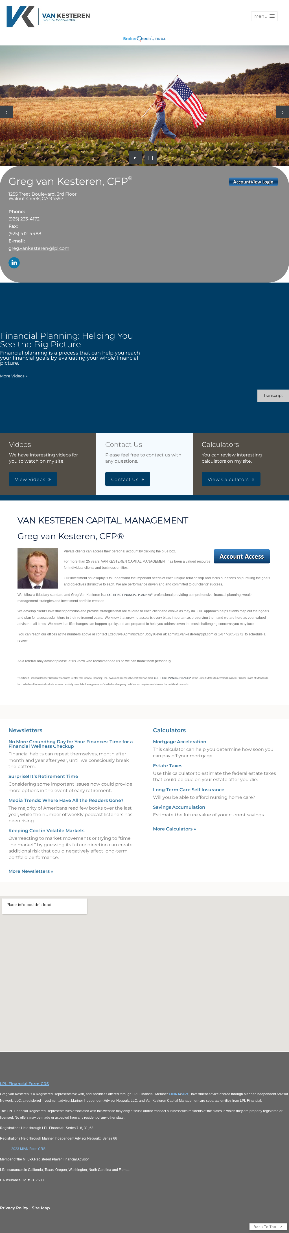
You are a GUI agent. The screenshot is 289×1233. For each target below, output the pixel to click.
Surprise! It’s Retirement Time (43, 776)
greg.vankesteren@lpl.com (38, 248)
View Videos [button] (30, 479)
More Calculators (174, 829)
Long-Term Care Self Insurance (188, 789)
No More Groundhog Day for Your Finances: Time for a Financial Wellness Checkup (70, 744)
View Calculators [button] (228, 479)
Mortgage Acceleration (179, 741)
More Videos (14, 376)
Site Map (41, 1207)
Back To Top (265, 1227)
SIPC (185, 1094)
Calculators (169, 730)
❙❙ (151, 157)
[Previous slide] (6, 112)
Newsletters (25, 730)
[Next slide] (282, 112)
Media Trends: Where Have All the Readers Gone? (65, 800)
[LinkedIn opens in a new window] (14, 263)
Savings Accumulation (179, 807)
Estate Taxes (167, 765)
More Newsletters (30, 871)
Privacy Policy (14, 1207)
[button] (264, 16)
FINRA (174, 1094)
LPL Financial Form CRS (24, 1083)
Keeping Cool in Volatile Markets (46, 830)
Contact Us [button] (125, 479)
